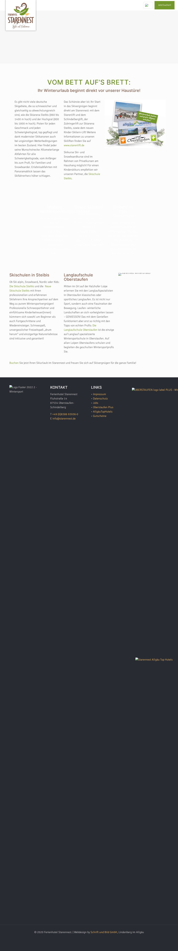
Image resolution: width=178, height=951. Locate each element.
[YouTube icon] (87, 938)
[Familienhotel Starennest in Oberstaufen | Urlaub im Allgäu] (20, 16)
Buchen (14, 363)
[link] (135, 124)
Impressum (99, 394)
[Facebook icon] (83, 938)
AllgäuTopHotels (102, 411)
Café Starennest (123, 213)
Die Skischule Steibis (21, 286)
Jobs (95, 403)
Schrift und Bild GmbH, (104, 932)
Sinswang (88, 240)
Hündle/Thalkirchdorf (89, 236)
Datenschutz (100, 398)
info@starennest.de (64, 418)
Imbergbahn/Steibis (86, 218)
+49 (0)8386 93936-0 (65, 414)
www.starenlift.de (74, 145)
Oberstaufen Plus (103, 407)
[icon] (94, 938)
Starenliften (81, 223)
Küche (130, 253)
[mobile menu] (133, 5)
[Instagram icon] (91, 938)
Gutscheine (99, 416)
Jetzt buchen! (164, 5)
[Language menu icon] (148, 5)
